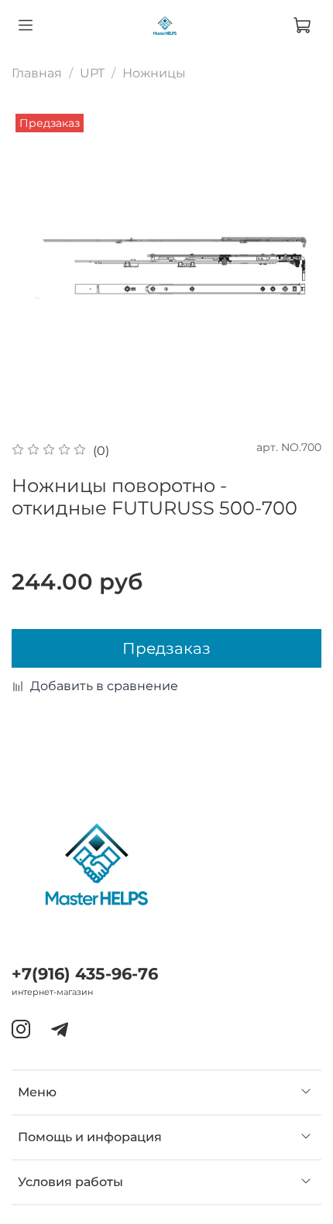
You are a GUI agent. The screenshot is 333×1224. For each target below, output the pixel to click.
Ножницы (154, 73)
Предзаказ (166, 648)
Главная (37, 73)
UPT (92, 73)
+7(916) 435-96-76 (85, 973)
